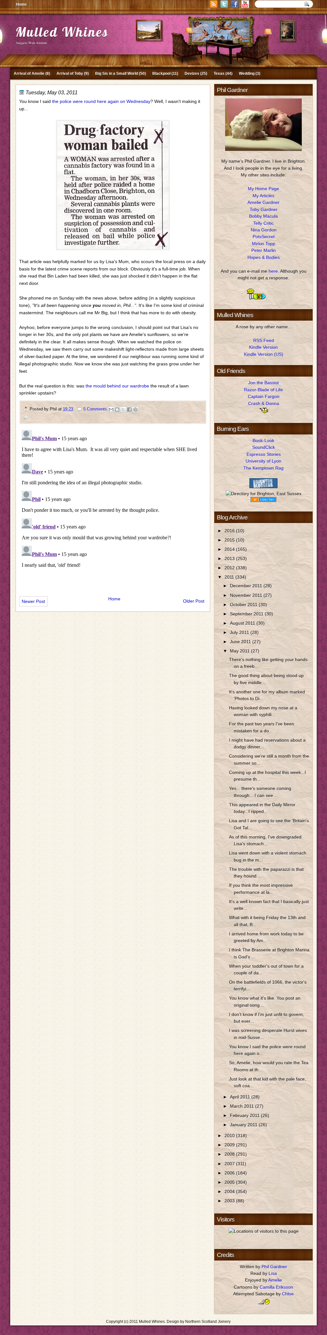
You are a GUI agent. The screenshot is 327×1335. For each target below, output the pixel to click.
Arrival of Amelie (29, 73)
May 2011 (240, 650)
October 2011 (244, 604)
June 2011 (241, 641)
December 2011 (246, 585)
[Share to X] (123, 409)
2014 (230, 549)
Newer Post (33, 601)
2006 (230, 1172)
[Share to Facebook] (129, 409)
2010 (230, 1135)
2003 (230, 1200)
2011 (229, 577)
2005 (230, 1182)
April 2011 (240, 1096)
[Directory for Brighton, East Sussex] (263, 493)
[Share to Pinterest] (135, 409)
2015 (230, 540)
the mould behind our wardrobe (117, 385)
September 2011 (247, 613)
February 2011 (245, 1115)
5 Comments (95, 409)
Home (21, 4)
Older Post (193, 601)
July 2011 (240, 632)
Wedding (247, 73)
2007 (230, 1163)
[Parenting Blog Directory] (263, 500)
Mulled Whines (62, 32)
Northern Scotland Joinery (208, 1321)
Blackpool (161, 73)
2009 (230, 1144)
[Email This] (111, 409)
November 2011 (246, 595)
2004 (230, 1191)
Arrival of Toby (70, 73)
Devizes (192, 73)
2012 (230, 567)
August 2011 (243, 623)
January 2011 (244, 1124)
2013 (230, 558)
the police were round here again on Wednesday (101, 101)
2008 (230, 1154)
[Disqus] (113, 507)
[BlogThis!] (117, 409)
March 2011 (242, 1106)
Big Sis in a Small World (116, 73)
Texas (219, 73)
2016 (230, 530)
